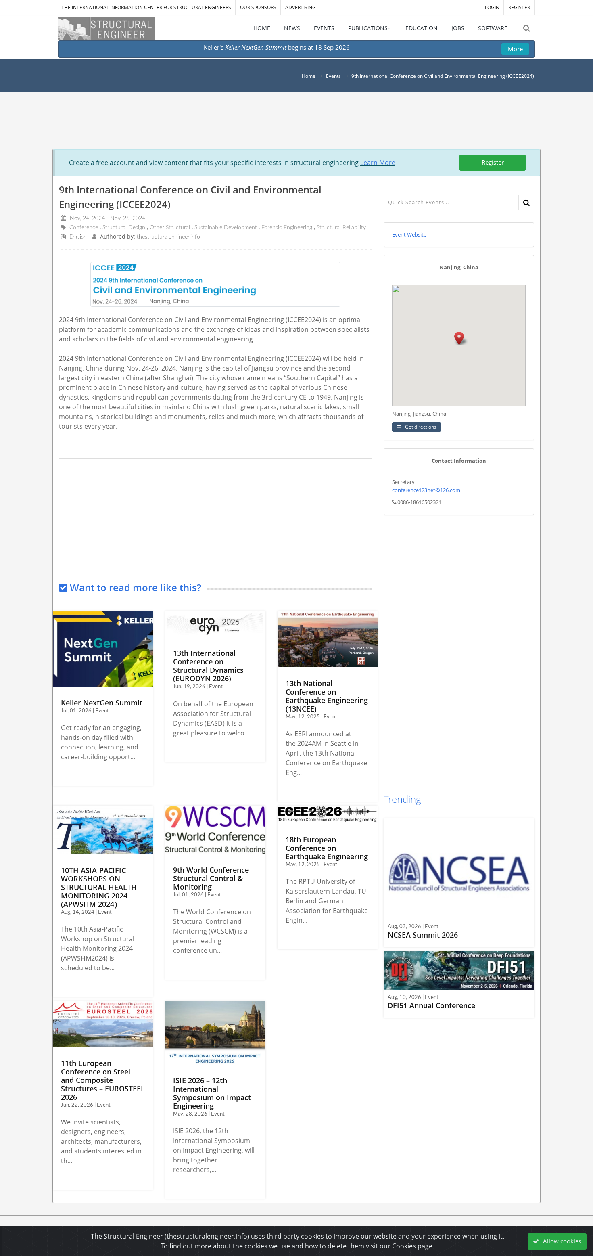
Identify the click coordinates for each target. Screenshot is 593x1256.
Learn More (377, 162)
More (515, 49)
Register (493, 162)
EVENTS (324, 28)
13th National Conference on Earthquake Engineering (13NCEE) (327, 696)
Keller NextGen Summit (101, 703)
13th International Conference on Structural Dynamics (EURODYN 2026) (208, 665)
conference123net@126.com (426, 490)
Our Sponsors (258, 7)
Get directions (420, 426)
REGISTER (519, 7)
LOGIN (492, 7)
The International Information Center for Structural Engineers (146, 7)
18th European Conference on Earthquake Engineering (327, 848)
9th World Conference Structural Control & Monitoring (211, 878)
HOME (261, 28)
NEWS (292, 28)
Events (333, 76)
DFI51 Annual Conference (431, 1005)
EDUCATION (421, 28)
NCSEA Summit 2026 (423, 935)
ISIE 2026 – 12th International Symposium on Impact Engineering (212, 1093)
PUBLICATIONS (368, 28)
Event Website (409, 234)
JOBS (457, 28)
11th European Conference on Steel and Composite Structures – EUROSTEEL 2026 (103, 1080)
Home (308, 76)
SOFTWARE (492, 28)
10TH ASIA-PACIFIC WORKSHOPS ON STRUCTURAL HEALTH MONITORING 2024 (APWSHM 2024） (99, 887)
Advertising (300, 7)
